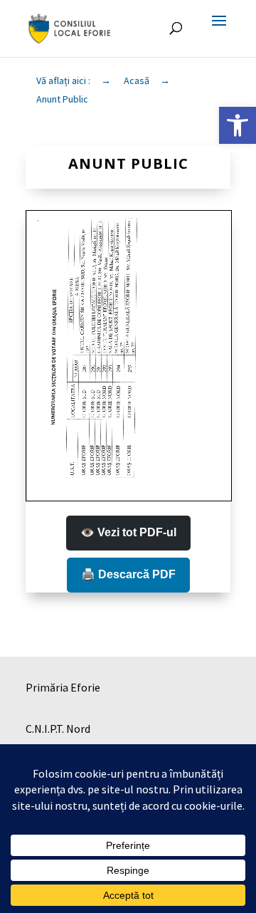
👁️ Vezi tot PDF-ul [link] (128, 532)
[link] (237, 125)
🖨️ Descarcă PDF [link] (128, 574)
